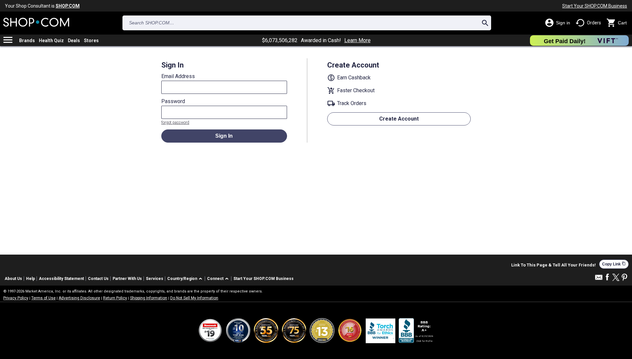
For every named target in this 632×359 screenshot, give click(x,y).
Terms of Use (43, 298)
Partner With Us (127, 278)
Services (154, 278)
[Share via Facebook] (607, 277)
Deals (74, 40)
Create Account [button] (399, 119)
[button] (186, 279)
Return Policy (115, 298)
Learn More (357, 40)
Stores (91, 40)
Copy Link (614, 264)
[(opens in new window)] (416, 330)
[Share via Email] (598, 279)
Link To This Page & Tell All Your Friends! (553, 265)
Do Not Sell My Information (194, 298)
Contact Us (98, 278)
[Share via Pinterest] (624, 278)
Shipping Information (148, 298)
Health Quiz (51, 40)
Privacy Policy (15, 298)
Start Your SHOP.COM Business (594, 6)
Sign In (224, 136)
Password (173, 101)
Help (30, 278)
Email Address (178, 76)
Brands (27, 40)
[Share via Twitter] (615, 278)
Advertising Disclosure (79, 298)
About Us (13, 278)
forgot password (175, 122)
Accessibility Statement (61, 278)
